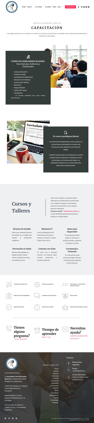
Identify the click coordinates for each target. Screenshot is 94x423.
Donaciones (54, 386)
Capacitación (53, 395)
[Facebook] (81, 7)
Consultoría (54, 393)
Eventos (55, 378)
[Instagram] (86, 7)
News (54, 7)
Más (59, 7)
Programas (54, 381)
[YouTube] (88, 7)
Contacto (55, 402)
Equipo (29, 7)
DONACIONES (70, 7)
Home (24, 7)
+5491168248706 (78, 371)
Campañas (54, 383)
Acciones (38, 7)
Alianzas (55, 373)
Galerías (48, 7)
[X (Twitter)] (84, 7)
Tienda (56, 398)
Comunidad (54, 400)
